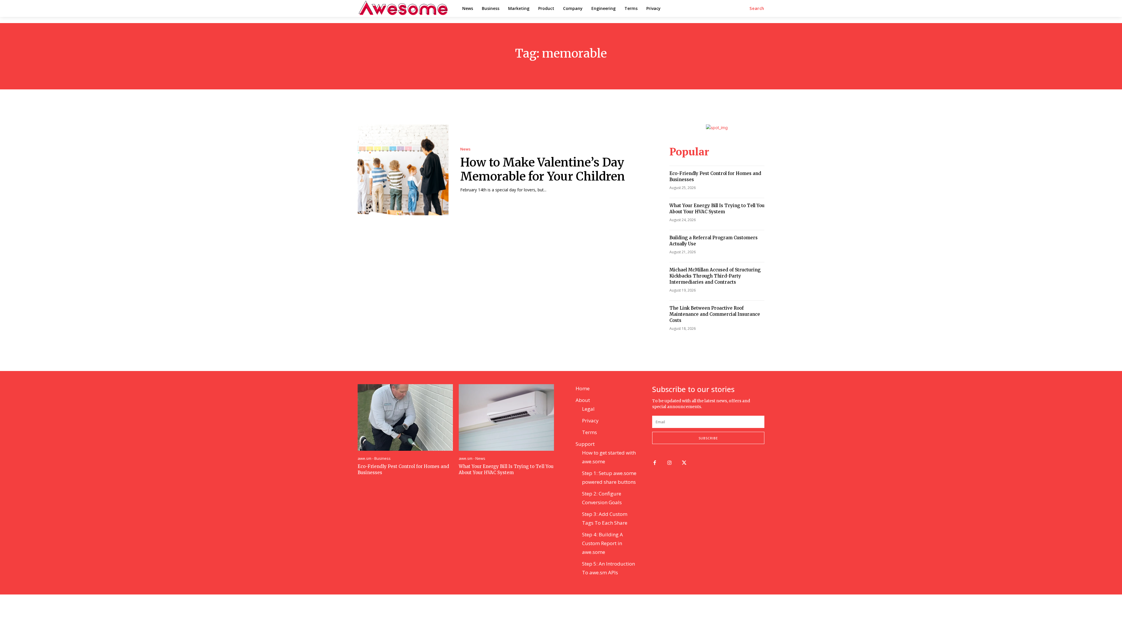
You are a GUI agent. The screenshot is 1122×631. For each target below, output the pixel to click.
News (465, 149)
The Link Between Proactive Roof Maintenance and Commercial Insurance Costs (714, 314)
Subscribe (708, 438)
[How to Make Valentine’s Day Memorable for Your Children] (403, 169)
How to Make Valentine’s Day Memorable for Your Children (542, 169)
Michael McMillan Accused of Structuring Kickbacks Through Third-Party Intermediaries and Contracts (715, 276)
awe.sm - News (472, 458)
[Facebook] (655, 463)
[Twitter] (684, 463)
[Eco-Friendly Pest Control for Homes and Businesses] (405, 417)
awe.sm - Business (374, 458)
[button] (756, 8)
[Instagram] (670, 463)
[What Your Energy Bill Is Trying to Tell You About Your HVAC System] (506, 417)
